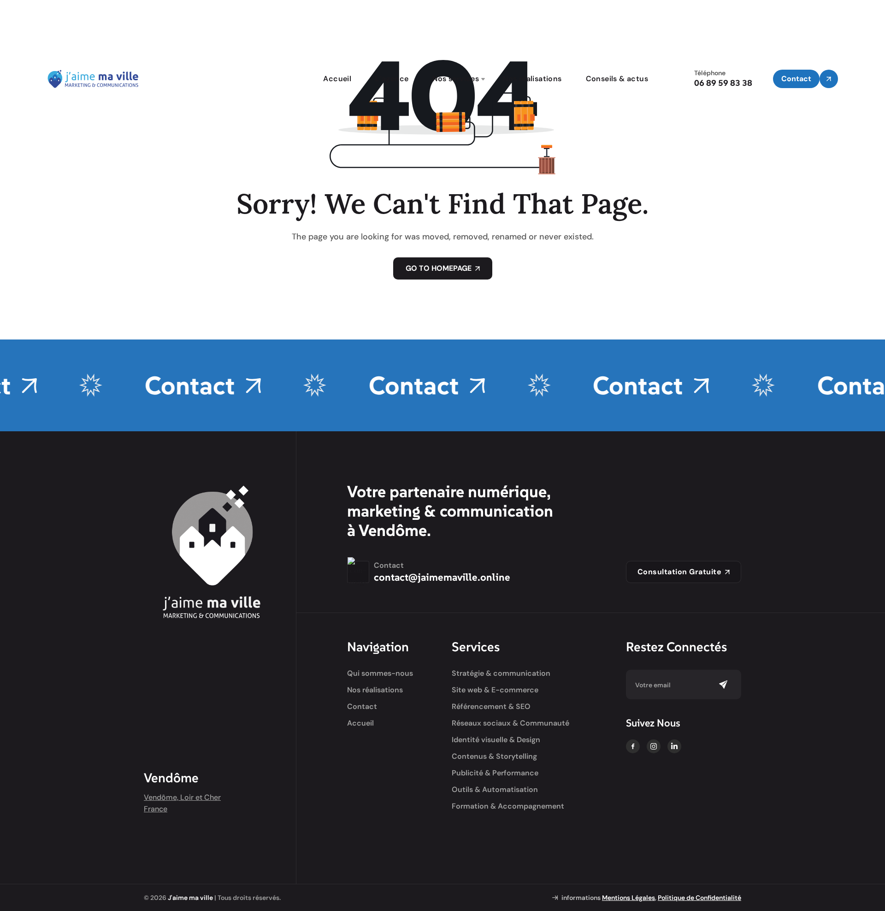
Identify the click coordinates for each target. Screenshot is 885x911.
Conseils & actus (617, 78)
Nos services (455, 78)
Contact (173, 385)
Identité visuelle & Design (496, 740)
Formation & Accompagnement (508, 806)
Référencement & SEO (491, 706)
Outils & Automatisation (495, 789)
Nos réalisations (532, 78)
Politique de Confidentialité (699, 897)
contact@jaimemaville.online (442, 577)
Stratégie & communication (501, 673)
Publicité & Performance (495, 773)
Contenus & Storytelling (494, 756)
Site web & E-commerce (495, 690)
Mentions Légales (628, 897)
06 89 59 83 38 (723, 82)
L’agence (391, 78)
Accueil (337, 78)
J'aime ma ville (190, 897)
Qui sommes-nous (380, 673)
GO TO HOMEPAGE (439, 268)
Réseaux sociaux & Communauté (510, 723)
